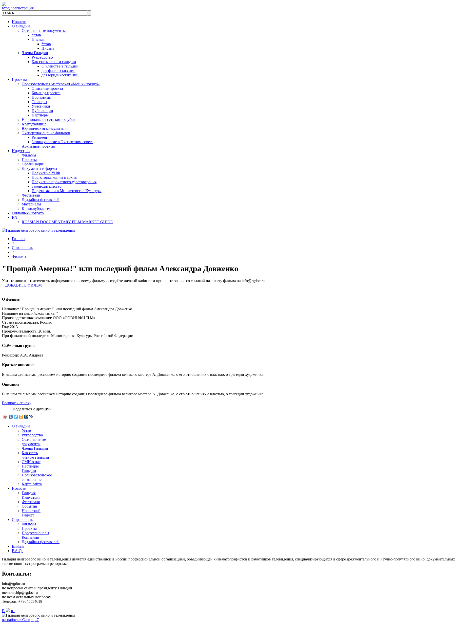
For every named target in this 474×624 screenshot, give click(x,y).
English (18, 546)
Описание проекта (47, 88)
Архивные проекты (38, 146)
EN (14, 217)
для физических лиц (58, 70)
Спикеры (39, 102)
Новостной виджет (31, 513)
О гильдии (21, 26)
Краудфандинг (34, 124)
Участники (41, 106)
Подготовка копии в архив (54, 177)
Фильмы (29, 155)
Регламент (40, 137)
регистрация (23, 8)
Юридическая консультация (45, 128)
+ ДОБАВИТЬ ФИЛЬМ (22, 285)
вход (6, 8)
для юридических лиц (60, 75)
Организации (33, 164)
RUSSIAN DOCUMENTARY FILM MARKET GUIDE (67, 222)
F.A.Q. (17, 551)
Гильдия (29, 493)
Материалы (31, 204)
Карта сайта (32, 484)
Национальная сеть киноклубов (48, 119)
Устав (36, 35)
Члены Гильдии (35, 53)
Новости (19, 22)
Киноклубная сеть (37, 208)
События (29, 506)
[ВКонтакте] (10, 416)
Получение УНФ (46, 173)
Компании (30, 537)
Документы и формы (39, 168)
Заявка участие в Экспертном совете (62, 142)
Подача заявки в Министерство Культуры (66, 191)
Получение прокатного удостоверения (64, 182)
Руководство (42, 57)
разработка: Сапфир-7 (20, 620)
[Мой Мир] (26, 416)
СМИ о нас (31, 462)
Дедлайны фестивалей (40, 200)
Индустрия (21, 151)
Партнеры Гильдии (30, 468)
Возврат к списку (16, 403)
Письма (38, 39)
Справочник (22, 247)
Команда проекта (46, 93)
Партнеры (40, 115)
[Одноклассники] (21, 416)
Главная (18, 239)
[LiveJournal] (31, 416)
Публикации (42, 111)
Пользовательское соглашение (37, 477)
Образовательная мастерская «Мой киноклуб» (61, 84)
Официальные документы (44, 30)
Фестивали (31, 195)
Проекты (19, 79)
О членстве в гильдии (60, 66)
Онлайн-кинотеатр (28, 213)
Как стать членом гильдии (54, 62)
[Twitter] (16, 416)
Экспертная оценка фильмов (46, 133)
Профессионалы (35, 533)
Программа (41, 97)
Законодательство (46, 186)
